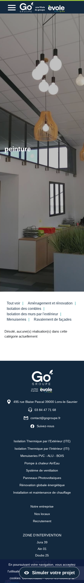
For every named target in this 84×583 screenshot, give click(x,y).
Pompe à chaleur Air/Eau (42, 463)
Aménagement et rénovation (50, 303)
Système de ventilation (42, 470)
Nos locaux (42, 514)
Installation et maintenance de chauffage (42, 492)
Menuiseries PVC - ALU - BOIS (42, 456)
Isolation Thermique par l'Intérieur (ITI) (42, 448)
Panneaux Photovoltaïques (42, 478)
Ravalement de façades (52, 319)
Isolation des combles (24, 309)
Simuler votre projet (53, 572)
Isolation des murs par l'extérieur (32, 314)
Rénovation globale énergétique (42, 485)
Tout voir (13, 303)
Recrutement (42, 521)
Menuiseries (16, 319)
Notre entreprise (42, 506)
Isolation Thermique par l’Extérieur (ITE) (42, 441)
